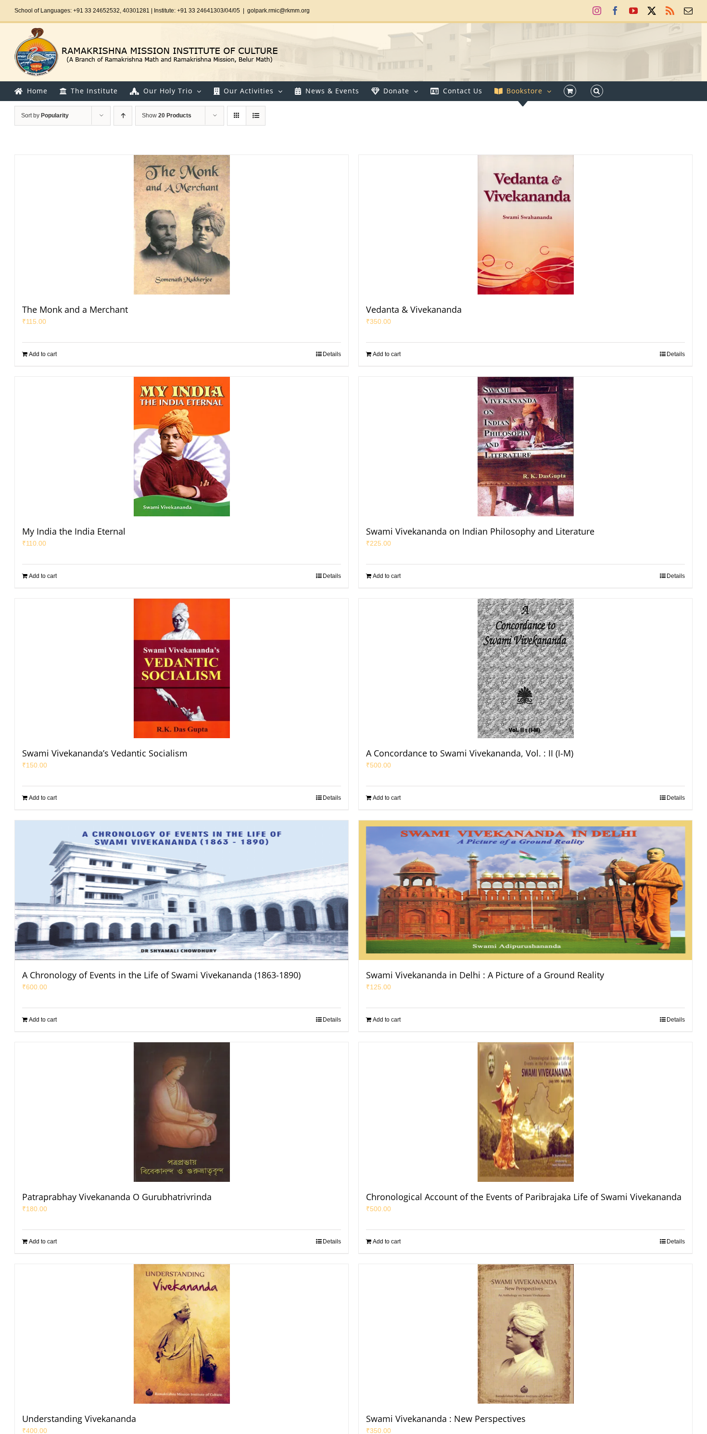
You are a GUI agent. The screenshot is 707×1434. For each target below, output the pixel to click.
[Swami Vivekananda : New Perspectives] (525, 1334)
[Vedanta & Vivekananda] (525, 224)
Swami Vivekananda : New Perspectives (446, 1418)
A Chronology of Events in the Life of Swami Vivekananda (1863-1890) (161, 975)
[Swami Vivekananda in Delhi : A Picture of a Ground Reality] (525, 890)
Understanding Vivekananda (79, 1418)
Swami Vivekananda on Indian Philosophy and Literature (480, 531)
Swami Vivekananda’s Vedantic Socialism (105, 753)
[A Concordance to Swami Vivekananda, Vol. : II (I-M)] (525, 668)
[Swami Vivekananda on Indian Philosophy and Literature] (525, 446)
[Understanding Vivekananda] (181, 1334)
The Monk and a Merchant (75, 309)
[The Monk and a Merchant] (181, 224)
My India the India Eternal (74, 531)
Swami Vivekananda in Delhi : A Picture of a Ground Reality (485, 975)
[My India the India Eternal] (181, 446)
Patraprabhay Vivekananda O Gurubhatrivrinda (117, 1197)
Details (332, 354)
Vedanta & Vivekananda (414, 309)
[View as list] (255, 115)
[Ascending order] (123, 116)
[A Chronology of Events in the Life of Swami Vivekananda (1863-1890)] (181, 890)
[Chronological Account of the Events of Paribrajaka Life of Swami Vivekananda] (525, 1112)
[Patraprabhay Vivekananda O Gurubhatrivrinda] (181, 1112)
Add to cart (43, 354)
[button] (597, 91)
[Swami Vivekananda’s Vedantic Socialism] (181, 668)
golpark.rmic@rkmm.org (278, 10)
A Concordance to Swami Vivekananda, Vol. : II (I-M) (469, 753)
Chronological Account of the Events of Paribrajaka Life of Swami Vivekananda (524, 1197)
